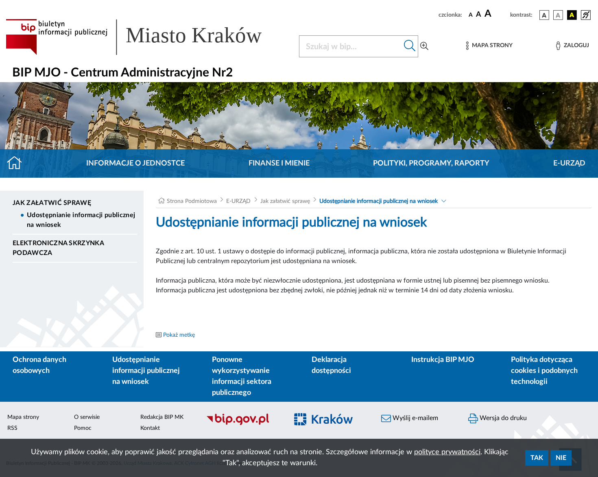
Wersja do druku (502, 418)
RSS (12, 428)
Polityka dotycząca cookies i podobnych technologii (544, 371)
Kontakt (150, 428)
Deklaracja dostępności (331, 365)
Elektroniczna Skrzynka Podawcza (58, 248)
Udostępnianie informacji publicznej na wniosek (81, 220)
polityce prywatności (447, 452)
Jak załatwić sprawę (52, 203)
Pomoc (83, 428)
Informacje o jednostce (135, 163)
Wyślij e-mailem (414, 418)
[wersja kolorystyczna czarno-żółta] (572, 15)
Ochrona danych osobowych (39, 365)
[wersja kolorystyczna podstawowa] (544, 15)
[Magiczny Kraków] (329, 424)
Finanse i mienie (279, 163)
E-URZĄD (569, 163)
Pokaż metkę (179, 335)
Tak (536, 458)
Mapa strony (23, 417)
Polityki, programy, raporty (431, 163)
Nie (561, 458)
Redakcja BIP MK (161, 417)
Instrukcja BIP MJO (442, 360)
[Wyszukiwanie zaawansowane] (424, 46)
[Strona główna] (17, 163)
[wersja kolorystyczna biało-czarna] (558, 15)
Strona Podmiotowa (192, 201)
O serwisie (87, 417)
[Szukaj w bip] (410, 46)
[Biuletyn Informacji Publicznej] (242, 424)
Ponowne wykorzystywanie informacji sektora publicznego (241, 376)
